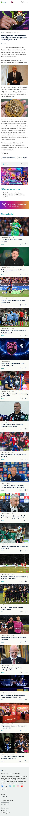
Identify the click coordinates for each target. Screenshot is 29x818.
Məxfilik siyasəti (5, 813)
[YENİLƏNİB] (14, 563)
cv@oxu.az (4, 796)
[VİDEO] (14, 287)
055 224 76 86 (5, 804)
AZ (22, 2)
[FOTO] (14, 380)
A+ (5, 43)
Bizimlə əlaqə (4, 810)
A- (1, 43)
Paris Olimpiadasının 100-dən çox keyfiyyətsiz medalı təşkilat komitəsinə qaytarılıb (14, 195)
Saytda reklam (5, 808)
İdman (2, 244)
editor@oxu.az (5, 802)
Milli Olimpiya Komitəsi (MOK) (8, 157)
